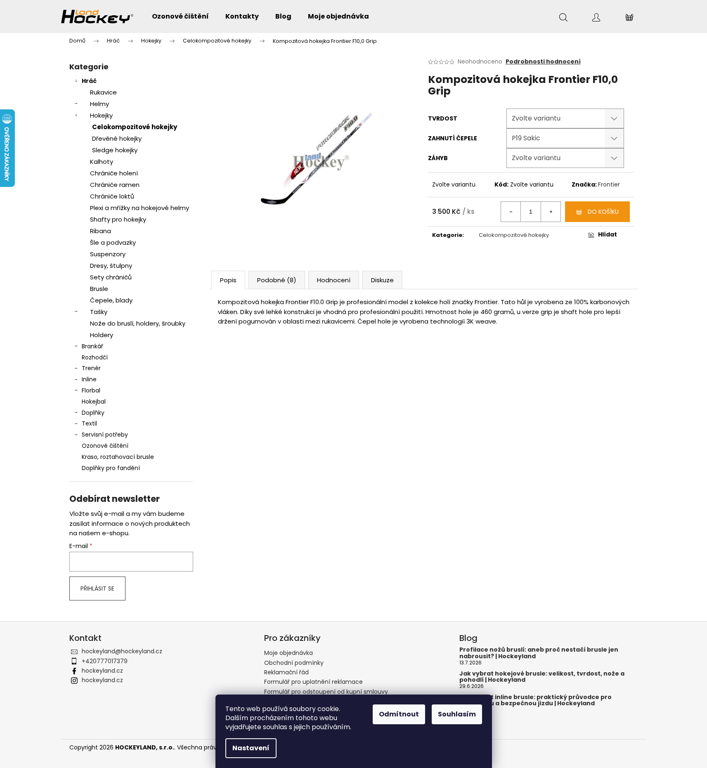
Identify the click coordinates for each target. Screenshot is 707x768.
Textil (89, 423)
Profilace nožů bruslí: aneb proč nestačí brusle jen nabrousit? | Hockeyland (538, 653)
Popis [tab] (228, 280)
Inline (89, 379)
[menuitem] (180, 16)
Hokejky (101, 115)
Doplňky (93, 413)
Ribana (100, 231)
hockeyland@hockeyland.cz (122, 651)
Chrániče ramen (115, 184)
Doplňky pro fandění (111, 468)
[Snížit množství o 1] (511, 212)
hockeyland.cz (102, 670)
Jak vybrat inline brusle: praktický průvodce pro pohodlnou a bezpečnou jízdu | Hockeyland (535, 700)
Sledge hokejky (114, 150)
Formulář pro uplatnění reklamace (313, 682)
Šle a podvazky (113, 242)
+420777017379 (105, 661)
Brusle (99, 288)
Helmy (99, 103)
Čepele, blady (111, 300)
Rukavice (103, 92)
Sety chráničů (111, 277)
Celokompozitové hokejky (134, 127)
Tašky (98, 311)
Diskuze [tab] (382, 280)
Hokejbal (94, 401)
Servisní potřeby (105, 434)
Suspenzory (107, 254)
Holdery (101, 335)
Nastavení (251, 748)
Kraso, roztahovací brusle (118, 457)
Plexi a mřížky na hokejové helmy (139, 207)
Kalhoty (101, 161)
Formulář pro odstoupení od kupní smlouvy (326, 692)
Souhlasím (457, 714)
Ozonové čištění (105, 446)
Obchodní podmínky (294, 663)
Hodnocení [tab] (333, 280)
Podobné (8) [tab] (276, 280)
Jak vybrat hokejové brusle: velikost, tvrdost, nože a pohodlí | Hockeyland (541, 677)
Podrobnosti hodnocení (543, 62)
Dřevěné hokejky (117, 138)
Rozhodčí (95, 357)
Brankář (92, 346)
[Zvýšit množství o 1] (550, 212)
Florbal (91, 390)
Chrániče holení (114, 173)
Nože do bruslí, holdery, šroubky (137, 323)
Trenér (91, 368)
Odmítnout (399, 714)
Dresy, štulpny (111, 265)
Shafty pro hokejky (118, 219)
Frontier (609, 184)
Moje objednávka (288, 653)
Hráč (89, 81)
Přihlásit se (97, 588)
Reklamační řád (286, 672)
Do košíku (603, 212)
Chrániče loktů (112, 196)
